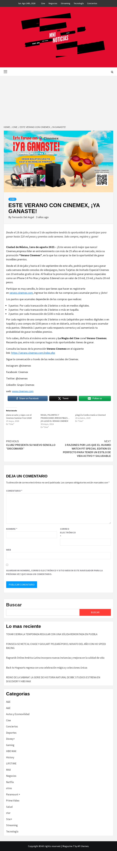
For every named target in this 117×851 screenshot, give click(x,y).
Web (8, 549)
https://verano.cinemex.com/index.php (33, 353)
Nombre (11, 528)
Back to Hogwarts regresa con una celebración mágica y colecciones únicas (46, 667)
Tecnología (79, 3)
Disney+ (10, 738)
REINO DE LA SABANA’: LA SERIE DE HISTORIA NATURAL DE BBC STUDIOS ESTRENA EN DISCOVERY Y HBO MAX (53, 679)
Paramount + (13, 794)
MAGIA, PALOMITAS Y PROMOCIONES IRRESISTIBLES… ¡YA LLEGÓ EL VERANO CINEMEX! (55, 418)
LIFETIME (11, 763)
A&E (8, 701)
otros (9, 788)
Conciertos (92, 3)
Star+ (9, 819)
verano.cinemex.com (21, 292)
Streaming (65, 3)
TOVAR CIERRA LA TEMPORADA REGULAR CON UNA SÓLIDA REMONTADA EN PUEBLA (51, 634)
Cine (43, 3)
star (8, 813)
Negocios (53, 3)
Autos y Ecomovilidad (18, 714)
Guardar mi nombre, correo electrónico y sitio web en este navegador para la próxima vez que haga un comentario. (54, 572)
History (10, 757)
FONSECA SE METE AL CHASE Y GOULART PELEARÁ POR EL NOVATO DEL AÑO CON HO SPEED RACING (56, 646)
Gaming (10, 745)
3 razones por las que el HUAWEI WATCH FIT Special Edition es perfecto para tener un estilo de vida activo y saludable (87, 448)
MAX (8, 769)
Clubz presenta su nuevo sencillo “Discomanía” (30, 445)
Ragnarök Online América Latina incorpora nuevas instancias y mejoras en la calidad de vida (55, 657)
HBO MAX (11, 751)
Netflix (10, 782)
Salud (9, 806)
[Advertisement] (58, 98)
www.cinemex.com (23, 391)
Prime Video (12, 800)
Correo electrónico (67, 532)
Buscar (14, 604)
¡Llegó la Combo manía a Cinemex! (90, 415)
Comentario (14, 490)
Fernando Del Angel (23, 217)
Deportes (11, 732)
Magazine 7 (68, 846)
